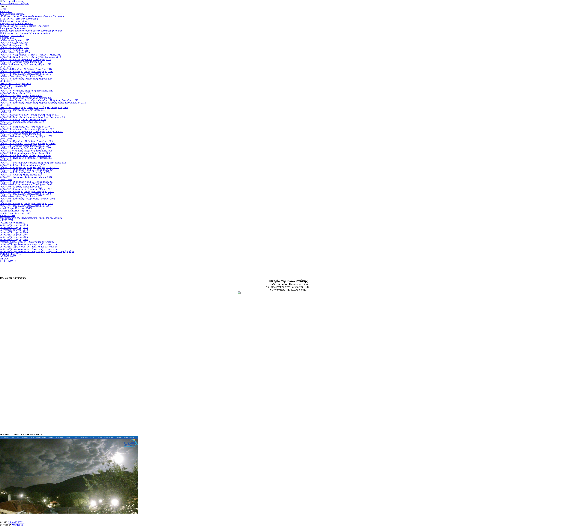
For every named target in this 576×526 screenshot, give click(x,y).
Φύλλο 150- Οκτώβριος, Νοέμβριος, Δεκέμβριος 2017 (26, 69)
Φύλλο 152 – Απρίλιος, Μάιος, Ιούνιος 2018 (21, 62)
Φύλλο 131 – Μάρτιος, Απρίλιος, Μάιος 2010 (22, 122)
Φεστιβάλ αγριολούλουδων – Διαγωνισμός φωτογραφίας (27, 242)
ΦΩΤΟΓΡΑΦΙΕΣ (8, 256)
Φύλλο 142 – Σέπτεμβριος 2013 (15, 93)
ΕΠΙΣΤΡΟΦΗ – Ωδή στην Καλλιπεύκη (19, 18)
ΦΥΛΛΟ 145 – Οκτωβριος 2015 (15, 83)
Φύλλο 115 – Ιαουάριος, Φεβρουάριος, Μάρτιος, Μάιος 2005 (29, 167)
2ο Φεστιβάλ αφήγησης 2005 (14, 237)
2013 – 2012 (6, 88)
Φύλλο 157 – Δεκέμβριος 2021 (15, 50)
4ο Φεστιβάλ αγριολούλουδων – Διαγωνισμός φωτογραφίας (28, 244)
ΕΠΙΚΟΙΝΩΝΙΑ (8, 261)
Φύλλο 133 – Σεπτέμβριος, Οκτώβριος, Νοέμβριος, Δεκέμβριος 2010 (33, 117)
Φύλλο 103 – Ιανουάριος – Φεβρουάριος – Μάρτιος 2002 (27, 198)
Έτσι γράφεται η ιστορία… (13, 14)
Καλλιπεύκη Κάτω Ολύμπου (14, 3)
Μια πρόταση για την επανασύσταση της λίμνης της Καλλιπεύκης (31, 218)
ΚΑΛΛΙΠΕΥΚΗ (16, 522)
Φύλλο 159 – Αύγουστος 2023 (14, 45)
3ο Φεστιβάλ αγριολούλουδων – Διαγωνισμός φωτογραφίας (28, 246)
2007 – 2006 (6, 138)
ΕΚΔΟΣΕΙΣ (6, 11)
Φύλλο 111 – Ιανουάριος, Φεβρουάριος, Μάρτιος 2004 (26, 177)
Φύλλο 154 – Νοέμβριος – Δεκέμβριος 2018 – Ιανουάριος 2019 (30, 57)
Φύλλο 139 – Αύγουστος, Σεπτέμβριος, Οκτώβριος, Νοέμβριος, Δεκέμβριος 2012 (39, 100)
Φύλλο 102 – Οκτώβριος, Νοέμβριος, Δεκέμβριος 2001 (26, 203)
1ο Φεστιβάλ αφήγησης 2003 (14, 239)
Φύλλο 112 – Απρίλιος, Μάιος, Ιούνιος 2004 (21, 174)
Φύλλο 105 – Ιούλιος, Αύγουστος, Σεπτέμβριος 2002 (25, 194)
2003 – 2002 (6, 179)
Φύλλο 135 (5, 112)
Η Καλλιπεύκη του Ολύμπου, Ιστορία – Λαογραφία (24, 26)
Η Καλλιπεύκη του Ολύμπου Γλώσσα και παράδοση (25, 33)
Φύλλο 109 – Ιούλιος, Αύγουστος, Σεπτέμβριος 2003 (26, 184)
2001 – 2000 (6, 201)
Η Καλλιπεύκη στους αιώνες (13, 21)
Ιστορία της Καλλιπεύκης (12, 35)
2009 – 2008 (6, 124)
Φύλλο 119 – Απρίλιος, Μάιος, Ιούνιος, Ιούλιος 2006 (25, 155)
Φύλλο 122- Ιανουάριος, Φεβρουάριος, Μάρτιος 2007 (26, 148)
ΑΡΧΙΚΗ (4, 9)
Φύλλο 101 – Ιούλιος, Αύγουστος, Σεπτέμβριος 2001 (25, 206)
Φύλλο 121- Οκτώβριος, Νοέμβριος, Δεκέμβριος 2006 (26, 150)
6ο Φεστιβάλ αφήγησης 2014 (14, 227)
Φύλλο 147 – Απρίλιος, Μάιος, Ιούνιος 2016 (21, 76)
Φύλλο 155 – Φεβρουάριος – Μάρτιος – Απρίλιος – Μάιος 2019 (30, 54)
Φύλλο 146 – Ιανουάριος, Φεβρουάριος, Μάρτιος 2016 (26, 78)
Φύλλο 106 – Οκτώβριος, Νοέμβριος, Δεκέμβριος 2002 (27, 191)
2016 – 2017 (6, 66)
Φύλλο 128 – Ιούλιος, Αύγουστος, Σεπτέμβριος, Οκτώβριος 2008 (31, 131)
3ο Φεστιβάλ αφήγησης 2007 (14, 234)
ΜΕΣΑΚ (4, 258)
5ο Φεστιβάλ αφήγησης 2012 (14, 230)
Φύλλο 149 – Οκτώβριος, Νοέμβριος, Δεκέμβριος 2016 (26, 71)
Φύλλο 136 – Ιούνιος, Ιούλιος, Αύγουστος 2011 (22, 110)
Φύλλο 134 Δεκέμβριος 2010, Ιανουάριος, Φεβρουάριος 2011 (29, 114)
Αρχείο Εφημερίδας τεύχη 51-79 (15, 210)
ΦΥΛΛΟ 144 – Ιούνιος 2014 (13, 86)
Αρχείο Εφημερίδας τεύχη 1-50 (15, 213)
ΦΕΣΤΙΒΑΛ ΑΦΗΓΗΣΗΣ (13, 222)
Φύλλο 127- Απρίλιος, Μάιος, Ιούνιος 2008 (21, 134)
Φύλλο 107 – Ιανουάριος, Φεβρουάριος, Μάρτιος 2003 (26, 189)
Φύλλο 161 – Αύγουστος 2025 (14, 40)
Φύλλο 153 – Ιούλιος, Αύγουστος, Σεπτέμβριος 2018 (25, 59)
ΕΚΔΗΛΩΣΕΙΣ (7, 215)
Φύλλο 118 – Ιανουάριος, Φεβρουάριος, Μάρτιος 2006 (26, 158)
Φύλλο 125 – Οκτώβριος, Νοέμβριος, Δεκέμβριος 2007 (27, 141)
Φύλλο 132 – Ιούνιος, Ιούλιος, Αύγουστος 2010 (23, 119)
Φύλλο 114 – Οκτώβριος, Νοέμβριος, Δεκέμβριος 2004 (27, 170)
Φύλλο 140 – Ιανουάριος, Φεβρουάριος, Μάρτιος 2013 (26, 98)
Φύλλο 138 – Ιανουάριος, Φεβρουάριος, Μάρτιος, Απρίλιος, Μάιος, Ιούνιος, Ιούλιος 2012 (43, 102)
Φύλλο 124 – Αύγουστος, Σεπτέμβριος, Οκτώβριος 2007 (28, 143)
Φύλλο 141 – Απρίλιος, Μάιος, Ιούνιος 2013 (21, 95)
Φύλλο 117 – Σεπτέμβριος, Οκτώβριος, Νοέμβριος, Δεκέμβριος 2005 (33, 162)
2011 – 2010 (6, 105)
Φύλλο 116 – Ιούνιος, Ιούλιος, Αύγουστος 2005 (23, 165)
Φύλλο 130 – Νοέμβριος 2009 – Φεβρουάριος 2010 (25, 126)
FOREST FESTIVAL (10, 254)
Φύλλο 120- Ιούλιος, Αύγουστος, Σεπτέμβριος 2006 (25, 153)
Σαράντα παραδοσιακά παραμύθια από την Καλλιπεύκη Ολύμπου (31, 30)
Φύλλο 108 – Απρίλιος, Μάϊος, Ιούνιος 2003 (21, 186)
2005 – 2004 (6, 160)
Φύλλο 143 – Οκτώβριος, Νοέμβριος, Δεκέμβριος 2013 (26, 90)
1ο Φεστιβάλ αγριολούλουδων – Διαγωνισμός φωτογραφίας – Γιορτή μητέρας (37, 251)
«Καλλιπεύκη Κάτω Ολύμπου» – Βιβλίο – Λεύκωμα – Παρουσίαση (32, 16)
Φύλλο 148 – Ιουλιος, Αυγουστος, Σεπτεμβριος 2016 (25, 74)
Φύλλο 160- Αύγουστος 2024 (14, 42)
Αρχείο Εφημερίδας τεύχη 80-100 (16, 208)
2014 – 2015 (6, 81)
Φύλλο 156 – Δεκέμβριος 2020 (15, 52)
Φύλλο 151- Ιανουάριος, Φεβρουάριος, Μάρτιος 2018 (25, 64)
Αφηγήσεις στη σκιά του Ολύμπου (16, 23)
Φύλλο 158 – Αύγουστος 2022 (14, 47)
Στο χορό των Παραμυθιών (13, 28)
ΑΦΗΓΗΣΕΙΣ (6, 220)
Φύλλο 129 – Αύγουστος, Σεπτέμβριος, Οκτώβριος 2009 (27, 129)
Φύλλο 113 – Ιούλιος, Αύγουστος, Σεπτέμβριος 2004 (25, 172)
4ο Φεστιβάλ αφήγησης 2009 (14, 232)
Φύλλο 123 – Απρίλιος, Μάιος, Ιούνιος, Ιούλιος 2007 (25, 146)
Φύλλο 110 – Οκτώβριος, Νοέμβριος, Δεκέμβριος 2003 (27, 182)
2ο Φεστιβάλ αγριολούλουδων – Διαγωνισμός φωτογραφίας (28, 249)
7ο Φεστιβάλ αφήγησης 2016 (14, 225)
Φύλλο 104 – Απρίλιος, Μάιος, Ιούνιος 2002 (21, 196)
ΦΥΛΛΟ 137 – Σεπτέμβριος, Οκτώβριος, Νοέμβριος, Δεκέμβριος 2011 (34, 107)
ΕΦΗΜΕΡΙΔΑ (7, 38)
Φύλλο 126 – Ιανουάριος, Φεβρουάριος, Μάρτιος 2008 (26, 136)
